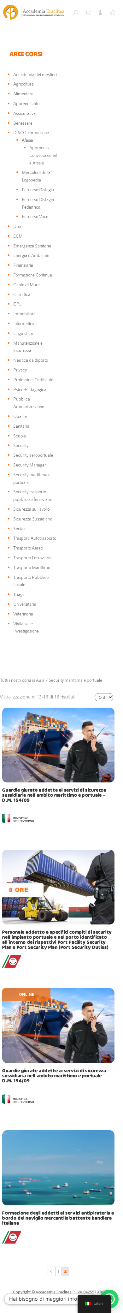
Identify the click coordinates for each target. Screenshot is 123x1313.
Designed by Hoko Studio (36, 1299)
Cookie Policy (70, 1299)
